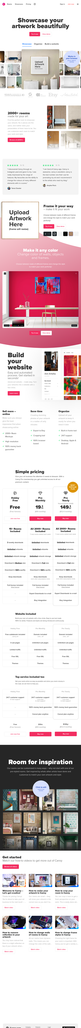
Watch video (8, 908)
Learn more (14, 393)
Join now (71, 4)
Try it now (34, 34)
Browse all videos (10, 867)
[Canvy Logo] (3, 4)
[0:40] (66, 886)
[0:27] (14, 928)
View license (15, 587)
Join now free (15, 519)
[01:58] (66, 928)
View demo (46, 34)
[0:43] (14, 886)
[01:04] (40, 886)
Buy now (40, 519)
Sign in (62, 4)
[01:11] (40, 928)
